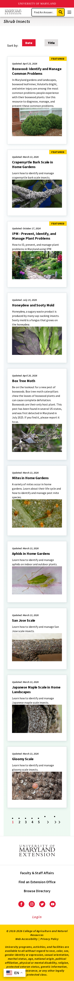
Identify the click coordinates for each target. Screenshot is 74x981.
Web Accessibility (26, 939)
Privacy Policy (49, 939)
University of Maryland (37, 3)
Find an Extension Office (37, 882)
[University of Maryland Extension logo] (13, 12)
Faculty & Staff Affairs (37, 873)
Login (37, 917)
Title (51, 43)
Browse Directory (37, 891)
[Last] (58, 822)
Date (28, 43)
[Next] (48, 822)
